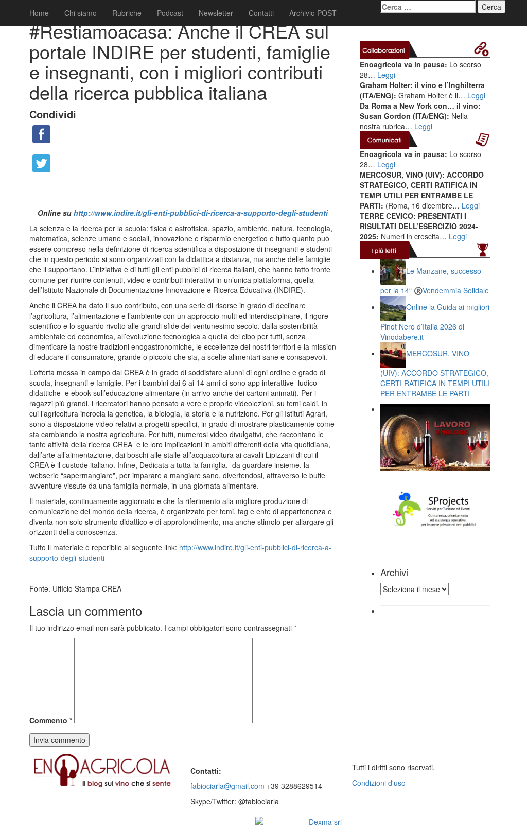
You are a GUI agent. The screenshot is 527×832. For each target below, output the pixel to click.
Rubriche (127, 13)
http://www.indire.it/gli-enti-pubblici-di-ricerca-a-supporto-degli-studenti (201, 212)
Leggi (386, 75)
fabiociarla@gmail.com (227, 786)
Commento (50, 720)
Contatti (261, 13)
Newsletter (216, 13)
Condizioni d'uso (379, 782)
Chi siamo (80, 13)
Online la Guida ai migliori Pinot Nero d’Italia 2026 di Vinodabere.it (434, 321)
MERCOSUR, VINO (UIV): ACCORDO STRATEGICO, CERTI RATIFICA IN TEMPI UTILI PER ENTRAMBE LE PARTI (435, 373)
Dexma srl (325, 822)
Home (39, 13)
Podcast (170, 13)
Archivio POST (313, 13)
